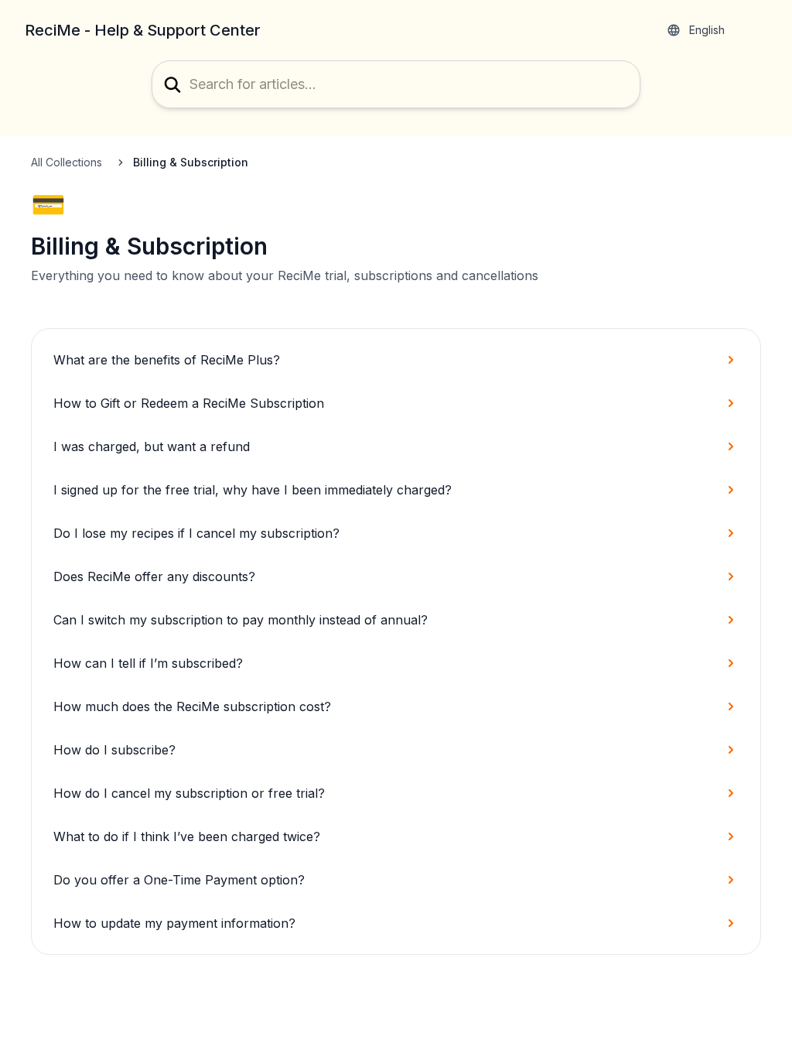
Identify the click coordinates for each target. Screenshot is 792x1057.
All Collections (66, 162)
